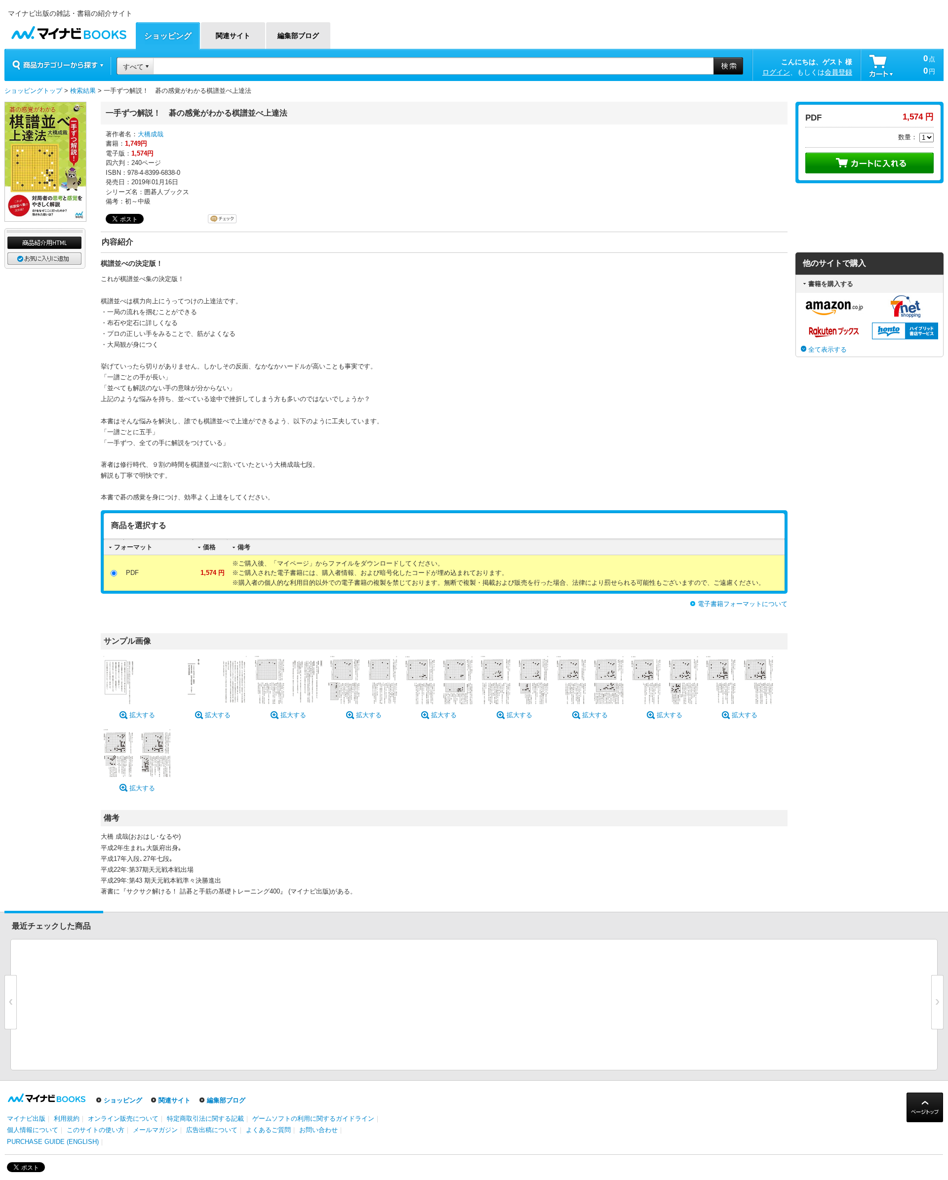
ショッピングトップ (33, 90)
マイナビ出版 (26, 1118)
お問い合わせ (318, 1130)
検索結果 (83, 90)
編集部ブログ (226, 1100)
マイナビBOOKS (68, 30)
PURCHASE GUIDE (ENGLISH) (53, 1141)
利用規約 (66, 1118)
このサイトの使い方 (95, 1130)
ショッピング (123, 1100)
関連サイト (174, 1100)
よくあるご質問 (268, 1130)
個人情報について (32, 1130)
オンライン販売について (123, 1118)
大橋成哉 (150, 134)
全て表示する (827, 349)
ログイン (776, 72)
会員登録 (838, 72)
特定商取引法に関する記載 (205, 1118)
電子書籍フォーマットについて (743, 604)
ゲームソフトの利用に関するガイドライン (313, 1118)
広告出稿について (211, 1130)
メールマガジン (155, 1130)
